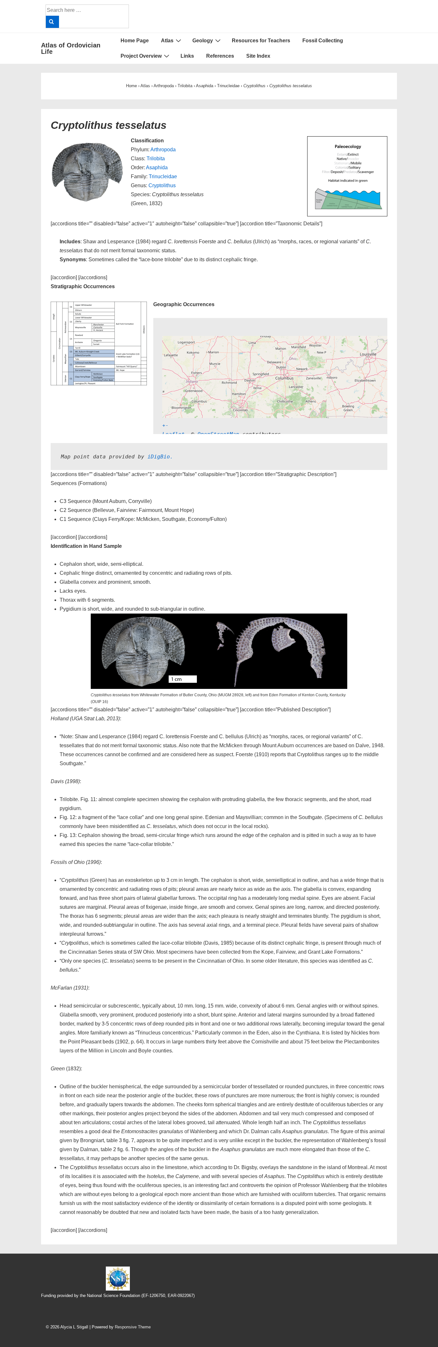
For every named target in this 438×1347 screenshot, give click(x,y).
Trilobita (156, 158)
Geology (202, 40)
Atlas (167, 40)
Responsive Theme (133, 1327)
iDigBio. (160, 456)
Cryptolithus (162, 185)
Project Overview (141, 56)
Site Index (258, 56)
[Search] (52, 22)
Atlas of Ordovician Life (70, 48)
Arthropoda (163, 149)
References (220, 56)
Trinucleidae (163, 176)
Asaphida (157, 167)
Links (187, 56)
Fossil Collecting (322, 40)
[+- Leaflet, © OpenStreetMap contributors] (254, 376)
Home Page (135, 40)
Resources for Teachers (261, 40)
